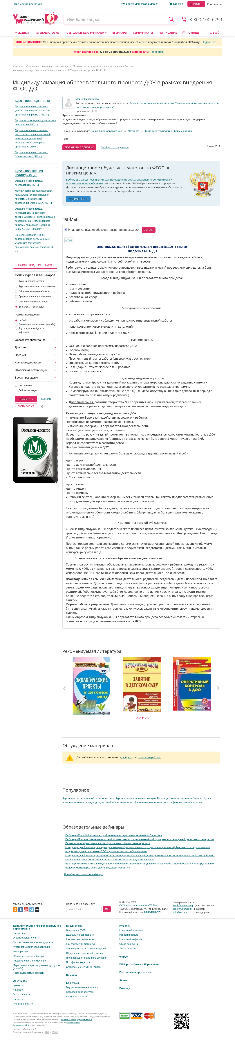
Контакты (18, 985)
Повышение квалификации (86, 32)
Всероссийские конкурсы (80, 992)
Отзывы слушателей (24, 937)
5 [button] (149, 718)
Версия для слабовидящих (142, 3)
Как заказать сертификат (80, 939)
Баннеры (18, 999)
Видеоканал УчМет (76, 930)
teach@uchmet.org (183, 905)
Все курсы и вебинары (31, 306)
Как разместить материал (80, 944)
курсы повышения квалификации (101, 179)
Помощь (193, 32)
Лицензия (18, 990)
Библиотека (74, 925)
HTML (69, 240)
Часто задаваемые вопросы (28, 972)
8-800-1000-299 (205, 19)
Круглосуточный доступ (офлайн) (32, 330)
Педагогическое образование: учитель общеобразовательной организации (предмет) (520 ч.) (32, 110)
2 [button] (140, 718)
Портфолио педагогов (78, 962)
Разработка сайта (21, 1025)
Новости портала (128, 934)
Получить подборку (79, 147)
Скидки (23, 32)
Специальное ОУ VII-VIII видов (83, 967)
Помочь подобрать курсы (35, 265)
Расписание (168, 32)
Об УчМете (20, 980)
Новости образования (131, 930)
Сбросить (46, 399)
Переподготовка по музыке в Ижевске (180, 798)
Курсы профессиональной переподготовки (88, 798)
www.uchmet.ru (73, 1022)
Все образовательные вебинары (83, 874)
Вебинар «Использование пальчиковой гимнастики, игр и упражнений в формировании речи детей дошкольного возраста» (139, 839)
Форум (123, 956)
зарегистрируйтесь (149, 757)
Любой (22, 320)
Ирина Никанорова (87, 98)
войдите (127, 757)
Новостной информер (131, 939)
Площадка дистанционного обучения (86, 957)
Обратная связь (21, 994)
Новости (125, 925)
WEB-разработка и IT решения (139, 964)
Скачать (148, 230)
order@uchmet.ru (182, 912)
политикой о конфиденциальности (76, 1019)
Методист (133, 130)
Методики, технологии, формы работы (168, 130)
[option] (91, 686)
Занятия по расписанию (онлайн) (37, 324)
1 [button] (137, 718)
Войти (197, 4)
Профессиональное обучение (35, 296)
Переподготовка (47, 32)
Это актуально (127, 948)
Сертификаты (143, 32)
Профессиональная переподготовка (33, 942)
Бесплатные (25, 385)
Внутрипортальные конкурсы (82, 987)
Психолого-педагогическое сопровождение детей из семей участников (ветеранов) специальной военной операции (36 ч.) (34, 242)
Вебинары (119, 32)
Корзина (178, 3)
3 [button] (143, 718)
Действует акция (28, 390)
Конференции (20, 951)
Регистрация (214, 4)
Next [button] (218, 688)
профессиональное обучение (84, 183)
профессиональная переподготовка (147, 179)
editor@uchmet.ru (182, 908)
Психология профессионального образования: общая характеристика (107, 843)
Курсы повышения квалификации (37, 286)
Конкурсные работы (77, 996)
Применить (26, 399)
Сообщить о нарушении (115, 147)
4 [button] (146, 718)
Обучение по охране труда (33, 301)
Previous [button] (64, 688)
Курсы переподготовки (32, 101)
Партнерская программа (28, 3)
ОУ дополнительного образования (85, 953)
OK (107, 909)
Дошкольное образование (106, 130)
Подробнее (209, 42)
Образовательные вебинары (34, 291)
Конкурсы (72, 982)
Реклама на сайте (23, 1003)
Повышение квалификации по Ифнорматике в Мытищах (168, 802)
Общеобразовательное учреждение (86, 948)
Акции (123, 980)
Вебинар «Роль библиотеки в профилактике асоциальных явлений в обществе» (113, 835)
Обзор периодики (128, 944)
